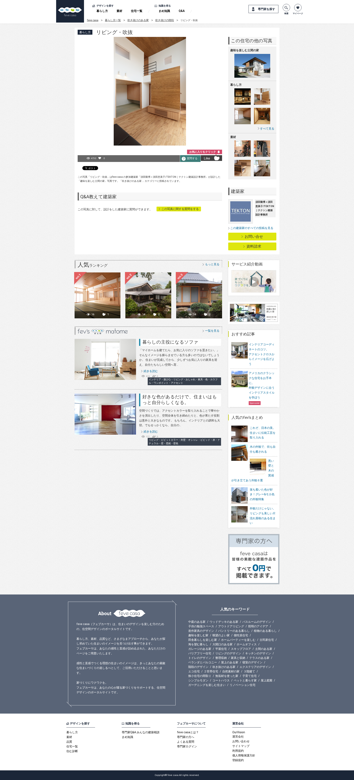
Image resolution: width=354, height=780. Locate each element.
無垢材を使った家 (226, 676)
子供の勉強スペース (201, 626)
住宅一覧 (136, 11)
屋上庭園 (266, 680)
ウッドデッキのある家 (224, 621)
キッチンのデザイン (258, 653)
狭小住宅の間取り (199, 676)
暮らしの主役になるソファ (170, 342)
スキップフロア (241, 648)
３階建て (249, 671)
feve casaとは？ (188, 732)
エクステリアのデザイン (255, 666)
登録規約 (238, 760)
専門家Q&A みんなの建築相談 (141, 732)
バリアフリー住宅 (199, 653)
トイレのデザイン (199, 657)
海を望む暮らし (198, 644)
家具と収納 (238, 657)
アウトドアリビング (231, 626)
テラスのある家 (259, 657)
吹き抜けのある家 (138, 20)
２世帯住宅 (211, 671)
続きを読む (151, 371)
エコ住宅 (194, 671)
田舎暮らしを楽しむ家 (202, 639)
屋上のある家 (229, 662)
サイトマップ (241, 746)
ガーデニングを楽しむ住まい (207, 685)
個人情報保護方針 (243, 755)
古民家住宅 (267, 639)
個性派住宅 (241, 635)
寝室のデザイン (252, 662)
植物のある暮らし (265, 630)
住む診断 (72, 751)
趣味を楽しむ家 (198, 635)
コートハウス (221, 680)
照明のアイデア (258, 626)
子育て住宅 (249, 676)
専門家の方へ (185, 737)
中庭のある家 (196, 621)
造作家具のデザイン (201, 630)
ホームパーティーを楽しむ (238, 639)
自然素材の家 (230, 671)
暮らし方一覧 (113, 20)
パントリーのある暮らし (234, 630)
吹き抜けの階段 (164, 20)
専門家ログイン (187, 746)
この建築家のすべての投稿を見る (251, 228)
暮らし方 (102, 11)
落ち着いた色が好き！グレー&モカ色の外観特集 (262, 494)
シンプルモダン (198, 680)
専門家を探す (266, 9)
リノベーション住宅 (242, 685)
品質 (69, 741)
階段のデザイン (198, 666)
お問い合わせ (241, 741)
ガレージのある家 (199, 648)
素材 (119, 11)
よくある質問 (185, 741)
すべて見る (267, 128)
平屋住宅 (221, 648)
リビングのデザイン (228, 653)
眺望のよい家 (221, 635)
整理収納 (221, 657)
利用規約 (238, 750)
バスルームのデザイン (256, 621)
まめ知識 (164, 11)
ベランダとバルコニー (202, 662)
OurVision (238, 732)
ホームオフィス (247, 644)
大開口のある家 (222, 644)
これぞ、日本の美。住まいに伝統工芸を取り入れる (263, 432)
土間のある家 (263, 648)
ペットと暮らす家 (245, 680)
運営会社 (238, 736)
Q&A (182, 11)
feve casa (92, 20)
